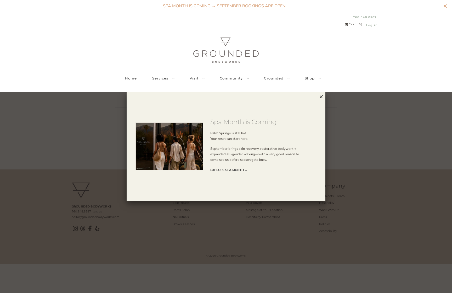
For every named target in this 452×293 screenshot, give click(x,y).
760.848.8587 (365, 17)
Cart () (356, 24)
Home (131, 78)
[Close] (321, 96)
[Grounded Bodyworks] (226, 50)
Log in (372, 25)
